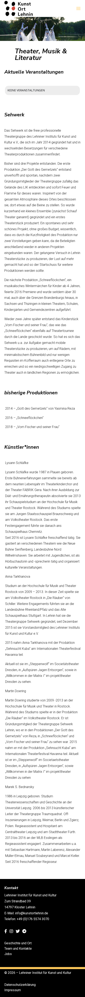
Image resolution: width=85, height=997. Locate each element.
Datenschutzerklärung (20, 985)
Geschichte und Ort (18, 943)
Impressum (12, 990)
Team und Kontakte (18, 948)
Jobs (8, 954)
